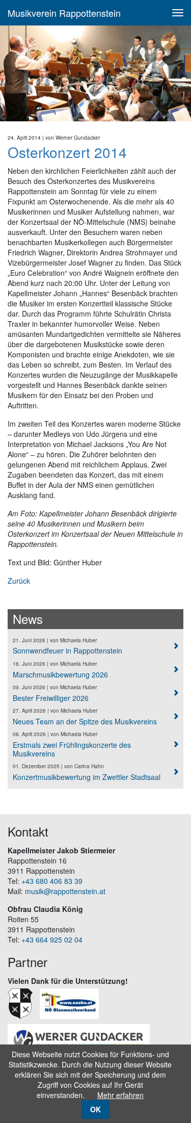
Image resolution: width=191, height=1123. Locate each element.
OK (95, 1109)
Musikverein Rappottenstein (64, 12)
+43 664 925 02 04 (52, 939)
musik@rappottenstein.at (65, 891)
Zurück (19, 581)
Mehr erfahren (120, 1095)
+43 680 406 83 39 (52, 881)
